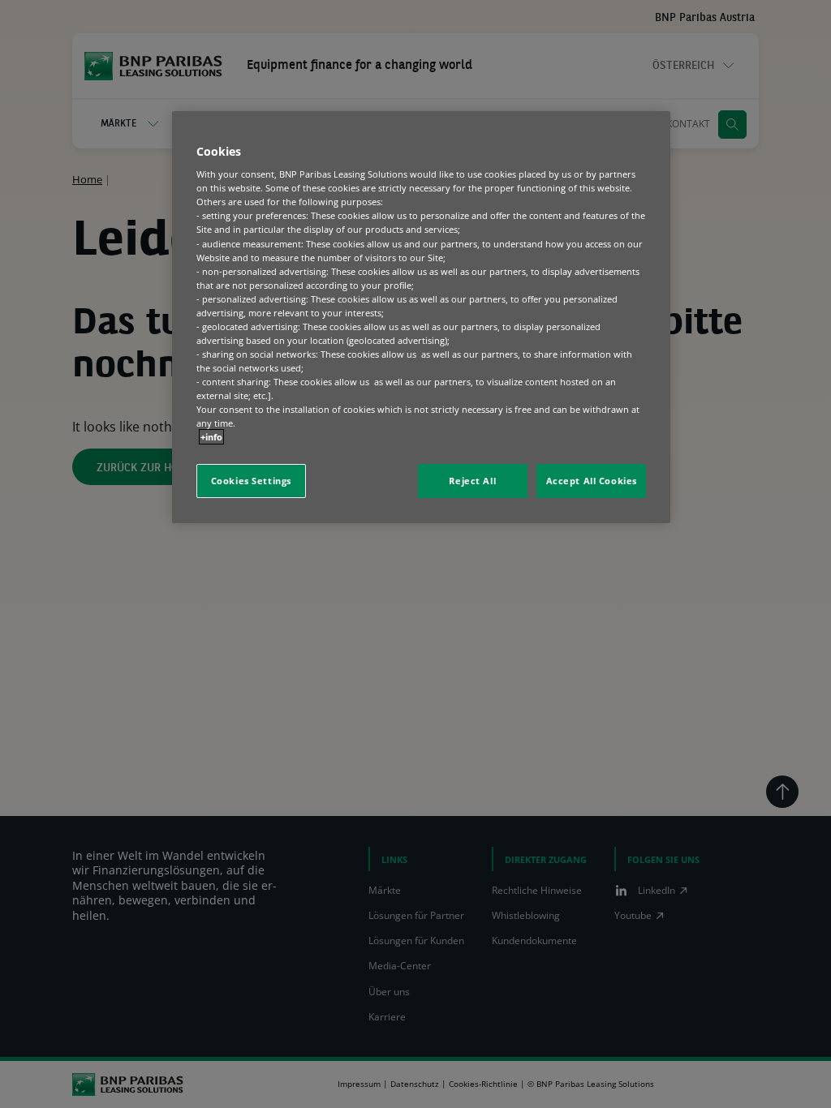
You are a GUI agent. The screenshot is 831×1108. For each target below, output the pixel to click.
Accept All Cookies (591, 481)
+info (211, 437)
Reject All (472, 481)
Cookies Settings (251, 481)
